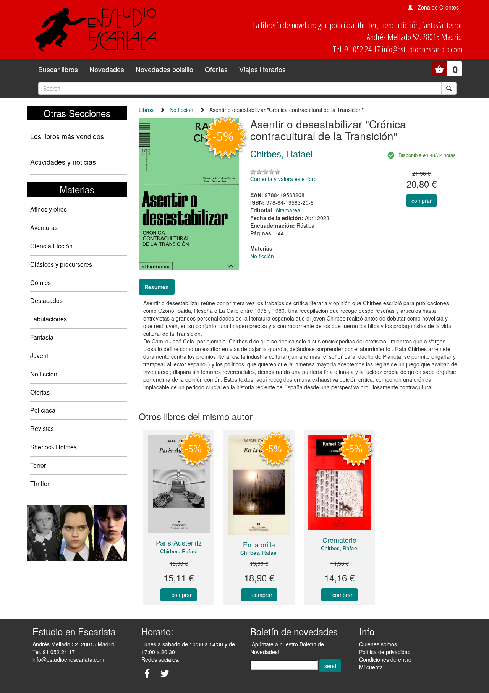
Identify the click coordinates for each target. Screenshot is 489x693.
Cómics (40, 282)
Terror (38, 465)
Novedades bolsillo (164, 69)
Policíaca (42, 410)
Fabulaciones (48, 318)
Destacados (46, 300)
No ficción (43, 373)
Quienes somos (378, 644)
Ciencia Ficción (51, 245)
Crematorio (339, 540)
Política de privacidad (385, 652)
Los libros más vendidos (67, 136)
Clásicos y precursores (61, 264)
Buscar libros (58, 69)
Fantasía (41, 337)
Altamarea (287, 210)
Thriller (39, 483)
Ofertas (216, 69)
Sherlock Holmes (53, 446)
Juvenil (40, 355)
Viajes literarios (262, 69)
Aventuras (44, 227)
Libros (146, 109)
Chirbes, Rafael (179, 551)
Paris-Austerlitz (179, 542)
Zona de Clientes (438, 7)
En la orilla (259, 544)
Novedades (106, 69)
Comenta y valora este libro (283, 179)
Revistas (42, 428)
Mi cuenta (371, 667)
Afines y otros (48, 209)
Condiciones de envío (385, 659)
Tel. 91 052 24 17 (53, 652)
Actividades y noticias (63, 162)
